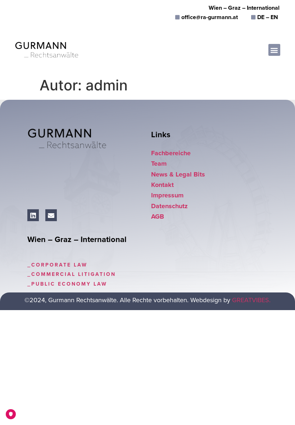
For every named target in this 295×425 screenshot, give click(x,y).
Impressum (167, 195)
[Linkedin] (33, 215)
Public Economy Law (69, 284)
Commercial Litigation (73, 274)
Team (159, 163)
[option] (274, 17)
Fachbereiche (171, 153)
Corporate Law (59, 265)
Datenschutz (169, 206)
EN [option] (274, 17)
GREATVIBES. (251, 300)
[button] (274, 50)
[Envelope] (51, 215)
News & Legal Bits (178, 174)
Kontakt (162, 184)
